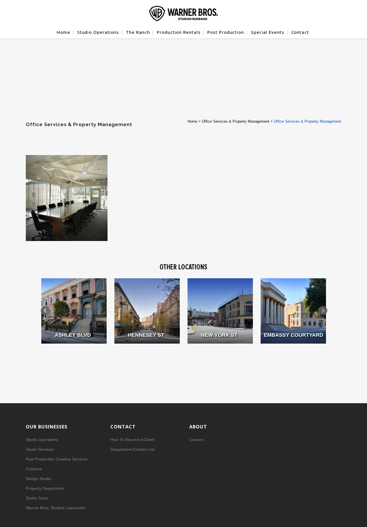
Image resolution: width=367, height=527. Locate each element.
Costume (34, 469)
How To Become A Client (132, 439)
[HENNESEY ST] (147, 311)
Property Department (45, 488)
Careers (196, 439)
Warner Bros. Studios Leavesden (55, 508)
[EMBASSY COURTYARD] (293, 311)
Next (322, 310)
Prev (45, 310)
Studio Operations (42, 439)
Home (192, 121)
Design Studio (38, 478)
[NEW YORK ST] (220, 311)
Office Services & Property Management (235, 121)
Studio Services (40, 449)
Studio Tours (37, 498)
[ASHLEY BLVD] (74, 311)
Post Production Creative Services (56, 459)
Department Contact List (132, 449)
